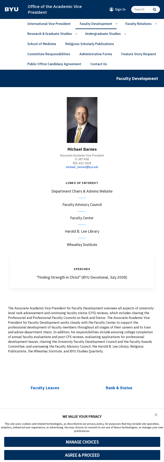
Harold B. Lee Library (82, 231)
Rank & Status (119, 387)
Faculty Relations (138, 24)
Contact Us (98, 64)
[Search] (154, 9)
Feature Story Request (138, 54)
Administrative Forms (95, 54)
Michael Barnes (82, 149)
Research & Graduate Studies (49, 34)
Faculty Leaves (45, 387)
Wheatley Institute (82, 244)
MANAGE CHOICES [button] (82, 442)
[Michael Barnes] (82, 120)
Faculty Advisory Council (82, 204)
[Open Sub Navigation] (117, 24)
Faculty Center (82, 218)
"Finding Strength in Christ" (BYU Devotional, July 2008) (82, 277)
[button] (156, 414)
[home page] (12, 9)
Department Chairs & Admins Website (82, 191)
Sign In (120, 9)
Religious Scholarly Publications (89, 44)
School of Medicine (41, 44)
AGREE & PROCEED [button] (82, 455)
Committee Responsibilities (48, 54)
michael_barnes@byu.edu (82, 167)
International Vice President (49, 24)
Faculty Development (96, 24)
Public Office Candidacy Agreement (54, 64)
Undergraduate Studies (103, 34)
